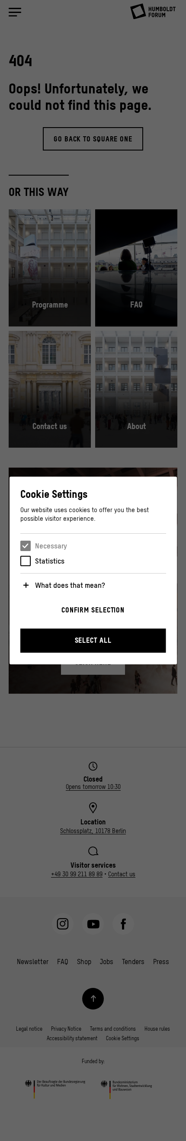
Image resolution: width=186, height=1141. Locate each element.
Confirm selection (93, 610)
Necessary (51, 546)
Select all (93, 640)
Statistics (49, 561)
